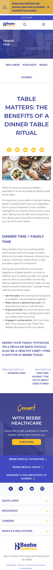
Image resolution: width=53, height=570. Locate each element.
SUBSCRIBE (26, 442)
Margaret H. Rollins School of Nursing (26, 477)
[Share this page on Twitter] (17, 150)
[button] (48, 7)
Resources (10, 510)
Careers (8, 520)
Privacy (21, 565)
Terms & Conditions (35, 565)
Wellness (13, 64)
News (43, 64)
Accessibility (26, 568)
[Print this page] (42, 150)
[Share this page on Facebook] (9, 150)
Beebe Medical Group (26, 467)
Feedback (11, 565)
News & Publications (17, 531)
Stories (26, 77)
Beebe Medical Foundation (26, 459)
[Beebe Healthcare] (9, 27)
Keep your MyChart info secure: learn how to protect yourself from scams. (28, 7)
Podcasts (29, 64)
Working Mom (17, 373)
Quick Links (10, 500)
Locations (26, 17)
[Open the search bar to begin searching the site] (25, 24)
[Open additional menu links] (43, 24)
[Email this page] (25, 150)
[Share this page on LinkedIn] (34, 150)
